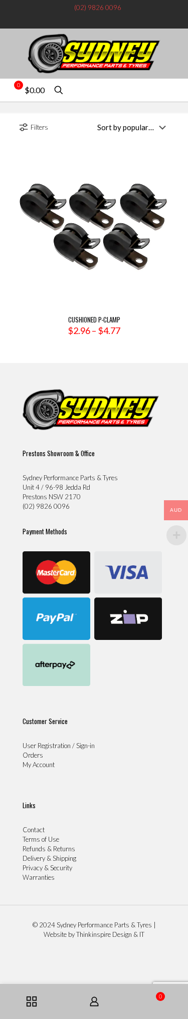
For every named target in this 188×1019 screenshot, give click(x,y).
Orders (33, 755)
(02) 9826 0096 (97, 8)
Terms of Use (41, 839)
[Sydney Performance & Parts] (94, 54)
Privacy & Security (47, 868)
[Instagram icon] (99, 20)
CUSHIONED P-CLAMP (94, 319)
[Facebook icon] (89, 20)
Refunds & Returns (49, 849)
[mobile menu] (174, 48)
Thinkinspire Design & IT (110, 934)
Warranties (39, 877)
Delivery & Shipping (49, 858)
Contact (34, 830)
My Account (39, 765)
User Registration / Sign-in (59, 746)
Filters (39, 127)
